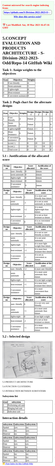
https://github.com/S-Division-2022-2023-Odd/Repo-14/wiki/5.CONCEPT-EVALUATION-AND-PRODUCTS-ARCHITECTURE (27, 12)
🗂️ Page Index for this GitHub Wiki (17, 464)
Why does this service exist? (27, 16)
